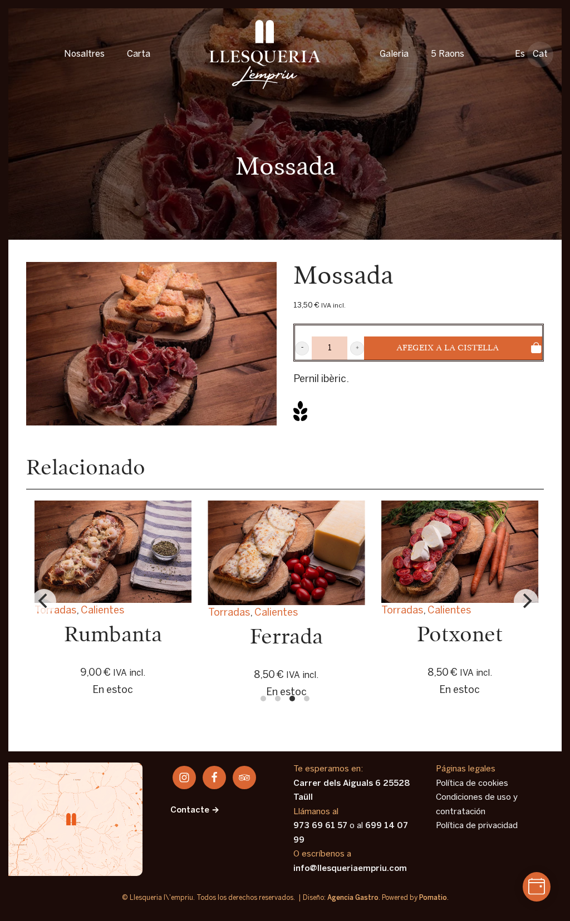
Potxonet (460, 635)
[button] (302, 348)
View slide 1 (263, 698)
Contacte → (194, 810)
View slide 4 (306, 698)
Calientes (449, 611)
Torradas (402, 611)
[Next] (526, 601)
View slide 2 (278, 698)
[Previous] (44, 601)
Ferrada (286, 637)
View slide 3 (292, 698)
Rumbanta (113, 635)
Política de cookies (472, 784)
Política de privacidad (477, 826)
